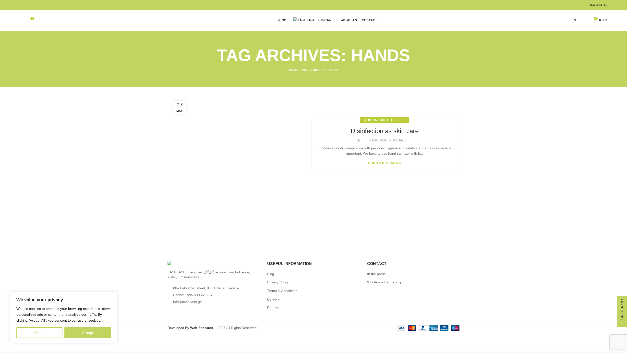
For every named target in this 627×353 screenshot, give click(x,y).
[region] (64, 317)
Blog (270, 274)
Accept (87, 333)
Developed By (191, 328)
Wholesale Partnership (384, 282)
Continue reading (384, 163)
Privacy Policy (278, 282)
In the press (376, 274)
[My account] (584, 20)
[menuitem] (574, 20)
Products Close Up (390, 120)
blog (366, 120)
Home (293, 69)
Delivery (273, 299)
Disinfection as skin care (385, 131)
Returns (273, 308)
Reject (39, 333)
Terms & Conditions (282, 291)
